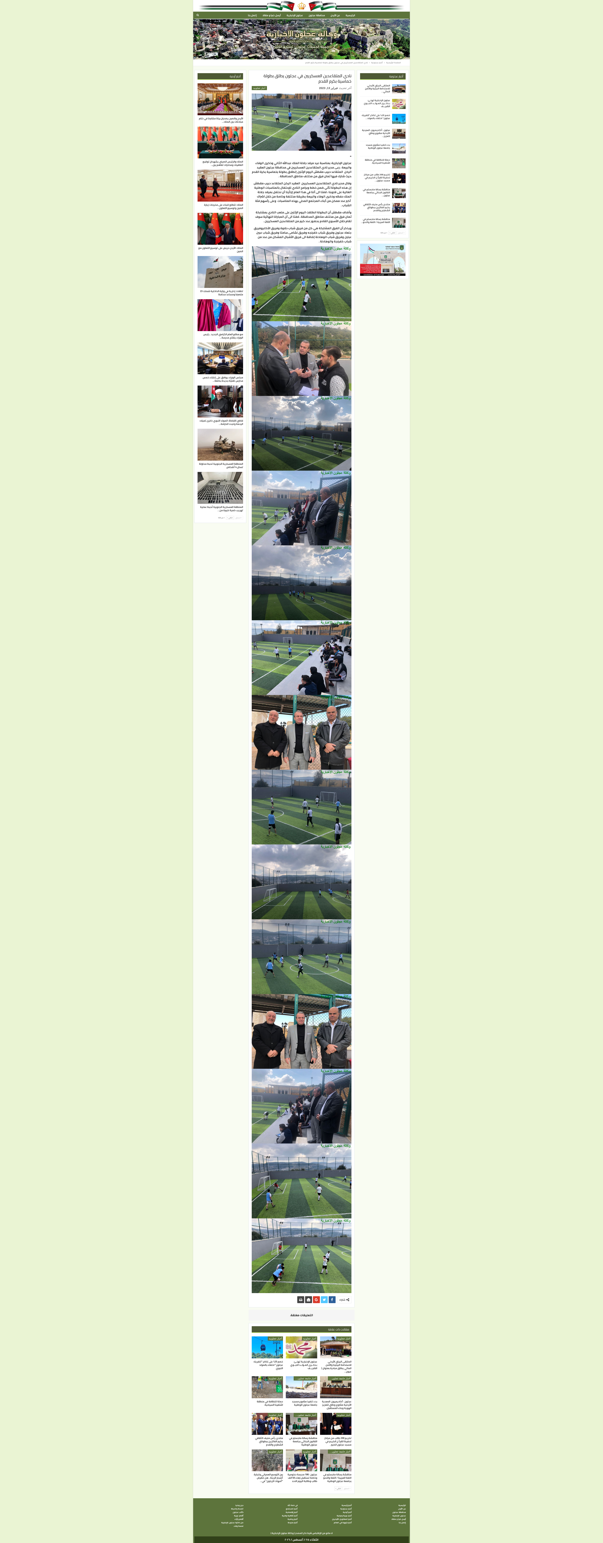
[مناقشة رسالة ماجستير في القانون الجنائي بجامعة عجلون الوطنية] (301, 1424)
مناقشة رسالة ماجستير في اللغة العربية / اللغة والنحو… (375, 220)
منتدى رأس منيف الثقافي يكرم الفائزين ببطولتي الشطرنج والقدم (376, 207)
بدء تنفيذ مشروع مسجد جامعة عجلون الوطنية (378, 146)
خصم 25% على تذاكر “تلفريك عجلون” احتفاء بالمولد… (376, 116)
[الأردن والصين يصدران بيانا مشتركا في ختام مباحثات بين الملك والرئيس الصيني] (220, 99)
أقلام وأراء (238, 1519)
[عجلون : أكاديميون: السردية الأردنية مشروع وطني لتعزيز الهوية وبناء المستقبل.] (335, 1387)
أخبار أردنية (347, 1512)
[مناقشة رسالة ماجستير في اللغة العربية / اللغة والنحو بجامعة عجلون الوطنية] (335, 1460)
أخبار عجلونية (259, 88)
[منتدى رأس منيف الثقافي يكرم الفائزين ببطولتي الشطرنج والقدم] (267, 1424)
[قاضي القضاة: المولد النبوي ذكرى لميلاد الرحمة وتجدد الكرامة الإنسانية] (220, 401)
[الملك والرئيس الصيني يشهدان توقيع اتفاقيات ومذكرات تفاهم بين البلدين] (220, 142)
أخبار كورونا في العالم (343, 1522)
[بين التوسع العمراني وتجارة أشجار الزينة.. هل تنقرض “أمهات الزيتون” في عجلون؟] (267, 1460)
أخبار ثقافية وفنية (290, 1515)
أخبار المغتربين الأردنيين (342, 1519)
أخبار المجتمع (292, 1508)
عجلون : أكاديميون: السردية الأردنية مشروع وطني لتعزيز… (376, 133)
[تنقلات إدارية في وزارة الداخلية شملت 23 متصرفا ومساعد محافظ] (220, 272)
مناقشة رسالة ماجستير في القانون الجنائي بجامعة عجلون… (376, 192)
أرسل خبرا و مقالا (272, 15)
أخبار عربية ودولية (344, 1515)
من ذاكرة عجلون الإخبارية (232, 1522)
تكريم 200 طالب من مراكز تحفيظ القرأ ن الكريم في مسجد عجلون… (377, 178)
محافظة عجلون (317, 15)
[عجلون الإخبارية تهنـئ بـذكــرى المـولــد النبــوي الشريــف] (301, 1347)
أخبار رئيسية (347, 1505)
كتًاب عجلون (238, 1512)
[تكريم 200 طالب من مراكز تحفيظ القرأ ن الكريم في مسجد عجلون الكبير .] (335, 1424)
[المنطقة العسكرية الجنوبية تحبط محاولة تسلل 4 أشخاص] (220, 445)
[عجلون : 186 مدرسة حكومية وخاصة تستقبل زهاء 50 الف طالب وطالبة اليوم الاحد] (301, 1460)
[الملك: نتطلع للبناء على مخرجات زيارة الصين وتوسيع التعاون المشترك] (220, 186)
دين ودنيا (239, 1505)
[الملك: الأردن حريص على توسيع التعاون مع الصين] (220, 229)
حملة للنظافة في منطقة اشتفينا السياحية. (377, 161)
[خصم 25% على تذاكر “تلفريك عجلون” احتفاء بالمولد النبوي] (267, 1347)
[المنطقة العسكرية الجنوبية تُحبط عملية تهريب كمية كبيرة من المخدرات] (220, 488)
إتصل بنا (252, 15)
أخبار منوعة (293, 1522)
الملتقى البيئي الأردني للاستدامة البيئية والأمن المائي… (377, 89)
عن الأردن (335, 15)
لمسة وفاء (238, 1526)
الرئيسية (350, 15)
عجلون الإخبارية (295, 15)
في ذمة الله (293, 1505)
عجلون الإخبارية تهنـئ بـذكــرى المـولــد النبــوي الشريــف (377, 103)
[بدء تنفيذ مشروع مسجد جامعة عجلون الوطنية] (301, 1387)
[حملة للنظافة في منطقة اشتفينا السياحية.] (267, 1387)
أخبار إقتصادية (292, 1512)
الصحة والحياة (237, 1508)
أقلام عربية (238, 1515)
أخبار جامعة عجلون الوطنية (339, 1378)
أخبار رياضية (293, 1519)
